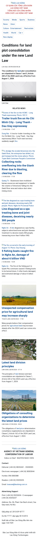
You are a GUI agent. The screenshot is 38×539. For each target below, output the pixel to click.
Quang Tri (5, 181)
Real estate (28, 28)
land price (20, 428)
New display (8, 37)
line (12, 228)
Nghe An (5, 228)
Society (6, 20)
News (5, 24)
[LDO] (19, 114)
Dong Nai (5, 133)
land (19, 71)
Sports (22, 20)
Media (14, 20)
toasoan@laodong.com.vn (17, 484)
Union (13, 24)
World (13, 33)
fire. (16, 141)
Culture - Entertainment (12, 28)
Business (31, 20)
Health (5, 33)
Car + (21, 33)
